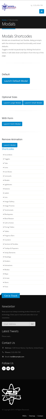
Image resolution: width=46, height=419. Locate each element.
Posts (6, 287)
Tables (6, 231)
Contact (40, 416)
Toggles (7, 159)
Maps (6, 274)
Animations (8, 265)
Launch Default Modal (16, 80)
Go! (32, 324)
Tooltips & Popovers (11, 248)
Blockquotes (8, 214)
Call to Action (9, 223)
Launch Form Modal (12, 124)
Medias (7, 270)
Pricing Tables (9, 227)
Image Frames (9, 206)
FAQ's (24, 416)
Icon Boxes (8, 172)
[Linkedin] (12, 368)
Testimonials (8, 210)
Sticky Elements (9, 252)
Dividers (7, 261)
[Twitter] (8, 368)
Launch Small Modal (33, 102)
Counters (7, 240)
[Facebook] (4, 368)
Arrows (6, 278)
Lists (6, 197)
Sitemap (32, 416)
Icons (6, 167)
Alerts (6, 282)
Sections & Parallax (11, 244)
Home (4, 20)
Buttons (7, 189)
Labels (6, 193)
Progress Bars (9, 235)
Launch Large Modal (12, 102)
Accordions (8, 155)
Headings (7, 257)
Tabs (6, 163)
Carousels (8, 176)
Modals (7, 180)
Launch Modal (10, 145)
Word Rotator (9, 218)
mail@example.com (17, 357)
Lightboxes (8, 184)
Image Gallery (9, 201)
